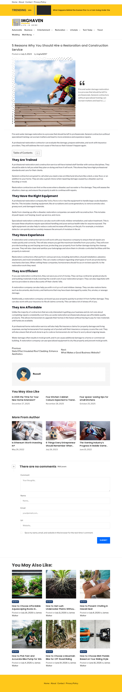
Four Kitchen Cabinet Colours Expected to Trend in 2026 (60, 399)
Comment (24, 475)
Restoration (60, 30)
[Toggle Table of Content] (36, 153)
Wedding (16, 35)
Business (28, 30)
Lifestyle (74, 30)
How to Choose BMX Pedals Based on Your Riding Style (94, 657)
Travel (100, 30)
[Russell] (23, 374)
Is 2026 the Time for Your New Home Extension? (25, 398)
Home (14, 2)
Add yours (61, 466)
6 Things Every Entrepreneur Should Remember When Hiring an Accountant (60, 445)
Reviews (15, 601)
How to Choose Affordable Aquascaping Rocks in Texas (26, 608)
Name (23, 496)
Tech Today (87, 30)
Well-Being (27, 35)
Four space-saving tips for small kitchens (94, 398)
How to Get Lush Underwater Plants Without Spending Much (60, 608)
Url (21, 520)
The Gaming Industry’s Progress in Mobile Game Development (93, 445)
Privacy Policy (40, 2)
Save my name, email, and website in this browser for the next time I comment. (59, 533)
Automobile (17, 30)
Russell (37, 374)
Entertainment (43, 30)
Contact (29, 2)
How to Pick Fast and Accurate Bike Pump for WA (27, 657)
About (21, 2)
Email (22, 508)
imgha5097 (42, 54)
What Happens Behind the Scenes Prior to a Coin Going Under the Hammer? (62, 10)
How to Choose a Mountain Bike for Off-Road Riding (60, 657)
